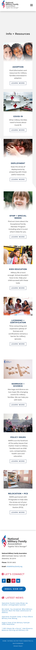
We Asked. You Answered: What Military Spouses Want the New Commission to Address (17, 610)
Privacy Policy (18, 646)
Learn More (18, 83)
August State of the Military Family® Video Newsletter (16, 623)
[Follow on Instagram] (13, 581)
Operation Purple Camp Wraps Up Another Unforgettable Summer (15, 604)
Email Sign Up (14, 589)
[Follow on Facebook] (4, 581)
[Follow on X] (9, 581)
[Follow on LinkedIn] (18, 581)
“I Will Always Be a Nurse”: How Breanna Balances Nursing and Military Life (17, 629)
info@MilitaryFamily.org (14, 566)
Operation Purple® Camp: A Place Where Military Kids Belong (17, 617)
